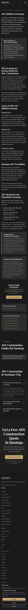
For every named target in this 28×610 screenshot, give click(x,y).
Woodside (3, 575)
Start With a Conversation (14, 457)
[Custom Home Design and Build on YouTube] (4, 488)
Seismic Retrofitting (5, 518)
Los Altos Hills (4, 570)
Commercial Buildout (5, 513)
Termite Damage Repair (6, 521)
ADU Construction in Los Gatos (11, 318)
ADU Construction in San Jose (11, 328)
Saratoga (10, 10)
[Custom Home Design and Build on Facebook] (2, 488)
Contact (3, 544)
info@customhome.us (6, 588)
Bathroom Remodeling (6, 505)
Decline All (14, 602)
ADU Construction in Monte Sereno (12, 323)
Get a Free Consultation (14, 297)
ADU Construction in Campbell (11, 325)
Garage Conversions (5, 510)
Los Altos (3, 567)
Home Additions (4, 500)
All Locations (4, 578)
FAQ (2, 547)
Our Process (4, 536)
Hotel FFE (3, 516)
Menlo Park (3, 573)
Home (2, 10)
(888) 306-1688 (4, 585)
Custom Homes (4, 494)
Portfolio (3, 539)
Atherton (3, 564)
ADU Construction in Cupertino (11, 320)
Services (6, 10)
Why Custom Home (5, 531)
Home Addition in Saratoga (10, 308)
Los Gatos (3, 556)
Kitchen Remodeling (5, 502)
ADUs (2, 508)
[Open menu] (25, 2)
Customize (14, 606)
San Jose (3, 554)
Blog (2, 541)
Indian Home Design (5, 524)
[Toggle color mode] (21, 2)
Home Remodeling (5, 497)
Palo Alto (3, 559)
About (2, 533)
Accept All (14, 599)
